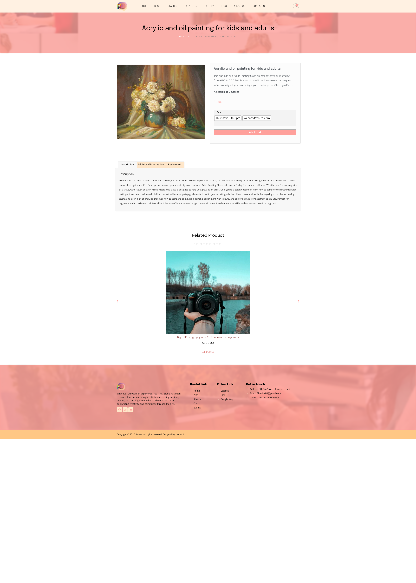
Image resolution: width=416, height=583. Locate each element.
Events (189, 6)
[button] (117, 301)
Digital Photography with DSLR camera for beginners (208, 337)
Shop (157, 6)
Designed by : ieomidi (173, 434)
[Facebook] (119, 409)
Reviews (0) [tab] (175, 164)
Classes (172, 6)
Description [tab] (127, 164)
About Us (239, 6)
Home (144, 6)
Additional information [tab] (151, 164)
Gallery (209, 6)
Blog (224, 6)
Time (219, 112)
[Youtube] (130, 409)
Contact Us (259, 6)
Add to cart (255, 132)
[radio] (227, 118)
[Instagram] (125, 409)
